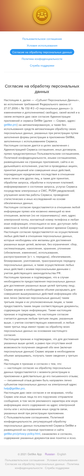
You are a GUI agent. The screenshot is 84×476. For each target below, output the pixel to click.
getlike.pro (10, 125)
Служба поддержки (42, 65)
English (61, 454)
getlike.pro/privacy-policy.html (22, 434)
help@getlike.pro (14, 388)
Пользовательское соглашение (42, 39)
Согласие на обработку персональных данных (42, 52)
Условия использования (42, 45)
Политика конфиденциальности (42, 59)
